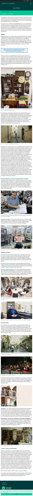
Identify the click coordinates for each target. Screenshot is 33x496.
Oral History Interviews (5, 219)
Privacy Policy (4, 482)
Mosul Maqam (5, 12)
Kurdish (25, 470)
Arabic (20, 470)
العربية (24, 0)
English (27, 0)
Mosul (13, 478)
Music (20, 478)
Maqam (11, 478)
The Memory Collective (5, 448)
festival (27, 326)
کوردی (30, 0)
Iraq (9, 478)
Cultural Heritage (5, 478)
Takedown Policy (4, 484)
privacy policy (6, 492)
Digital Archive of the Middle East (8, 3)
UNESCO (23, 478)
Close (16, 494)
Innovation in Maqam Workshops (7, 269)
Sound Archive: (4, 180)
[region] (16, 493)
